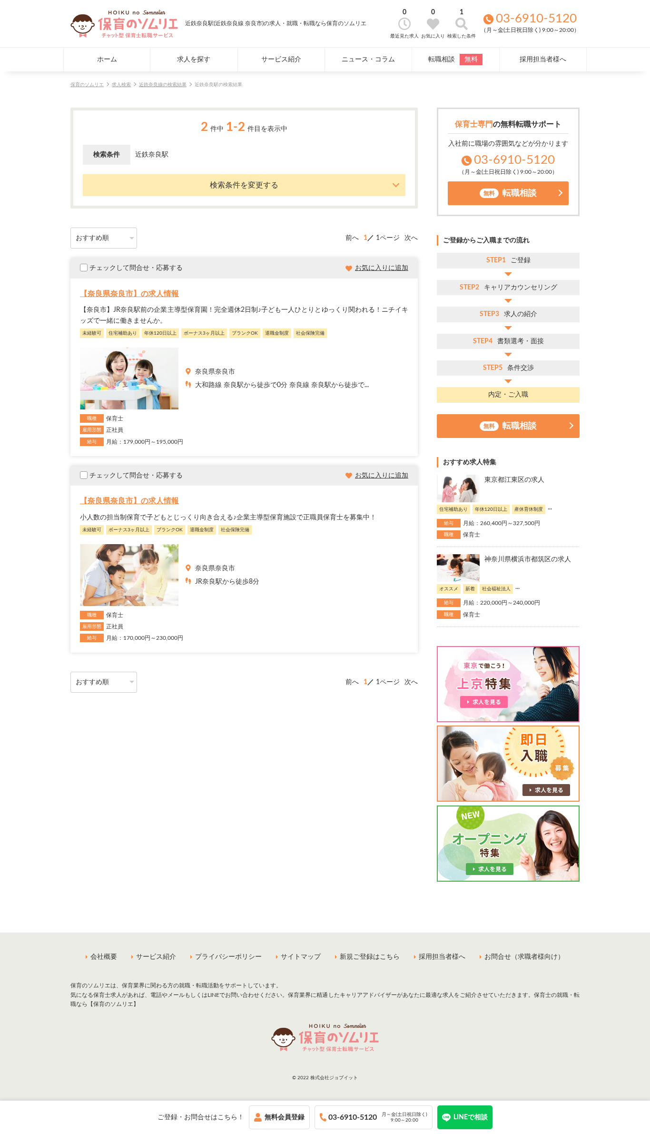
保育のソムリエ (87, 84)
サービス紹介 (281, 59)
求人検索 (121, 84)
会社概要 (103, 957)
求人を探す (193, 59)
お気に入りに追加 (381, 268)
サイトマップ (301, 957)
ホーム (107, 59)
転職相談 (453, 59)
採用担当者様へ (543, 59)
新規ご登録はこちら (370, 957)
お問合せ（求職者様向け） (524, 957)
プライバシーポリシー (228, 957)
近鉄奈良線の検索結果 (163, 84)
